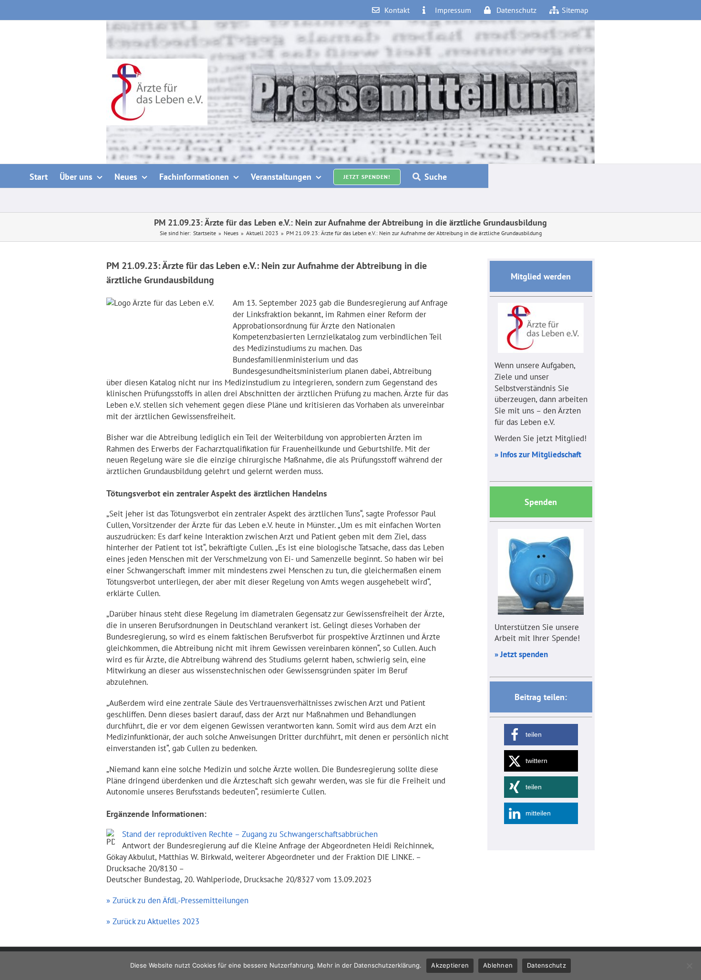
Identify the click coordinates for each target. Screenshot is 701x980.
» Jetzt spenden (521, 654)
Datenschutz (546, 965)
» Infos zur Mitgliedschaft (538, 454)
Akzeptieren (450, 965)
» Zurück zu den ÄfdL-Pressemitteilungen (177, 900)
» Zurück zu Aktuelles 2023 (152, 921)
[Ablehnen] (689, 965)
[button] (541, 734)
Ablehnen (498, 965)
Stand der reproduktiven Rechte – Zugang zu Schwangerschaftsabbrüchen (250, 834)
